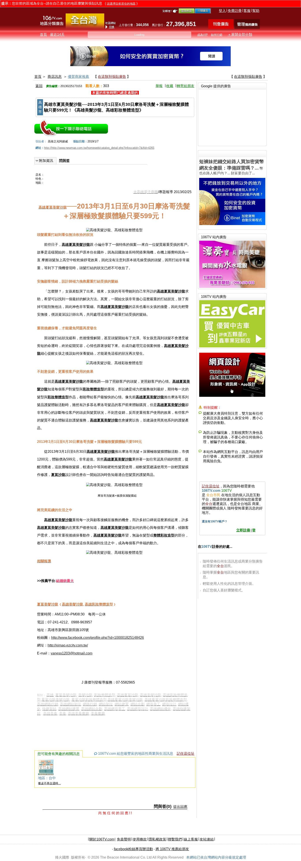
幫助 (255, 11)
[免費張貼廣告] (221, 28)
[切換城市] (85, 28)
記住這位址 (185, 753)
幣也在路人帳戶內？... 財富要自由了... (231, 167)
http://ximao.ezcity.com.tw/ (68, 645)
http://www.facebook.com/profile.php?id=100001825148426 (97, 637)
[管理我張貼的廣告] (247, 28)
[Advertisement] (232, 117)
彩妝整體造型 (93, 389)
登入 (222, 11)
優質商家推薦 (78, 76)
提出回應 (180, 807)
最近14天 (57, 34)
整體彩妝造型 (164, 535)
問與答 (64, 160)
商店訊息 (55, 76)
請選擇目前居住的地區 (121, 3)
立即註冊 (243, 530)
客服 (247, 11)
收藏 (169, 86)
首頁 (43, 34)
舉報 (159, 86)
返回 (39, 86)
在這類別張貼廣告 (112, 76)
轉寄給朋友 (185, 86)
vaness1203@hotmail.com (71, 653)
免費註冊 (235, 11)
